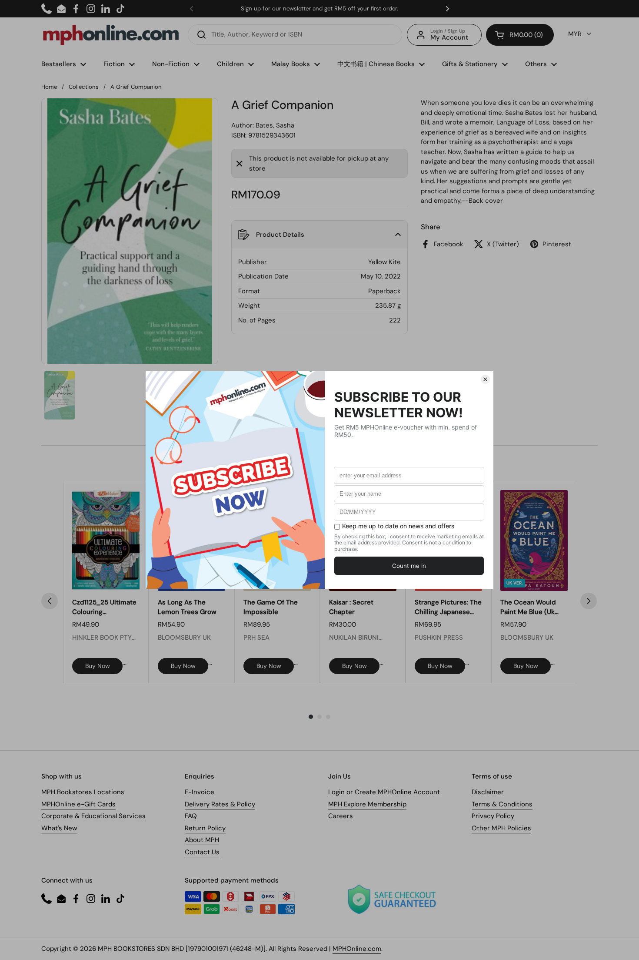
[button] (520, 35)
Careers (340, 816)
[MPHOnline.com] (110, 35)
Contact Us (202, 852)
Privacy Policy (493, 816)
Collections (84, 87)
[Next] (588, 601)
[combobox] (295, 34)
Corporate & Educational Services (93, 816)
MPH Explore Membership (367, 804)
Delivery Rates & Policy (220, 804)
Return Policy (205, 828)
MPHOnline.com (357, 948)
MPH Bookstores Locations (82, 792)
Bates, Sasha (275, 125)
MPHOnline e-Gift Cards (78, 804)
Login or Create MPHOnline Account (384, 792)
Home (49, 87)
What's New (59, 828)
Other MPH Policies (501, 828)
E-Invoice (199, 792)
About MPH (202, 840)
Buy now (97, 666)
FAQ (191, 816)
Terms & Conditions (502, 804)
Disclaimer (488, 792)
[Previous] (49, 601)
